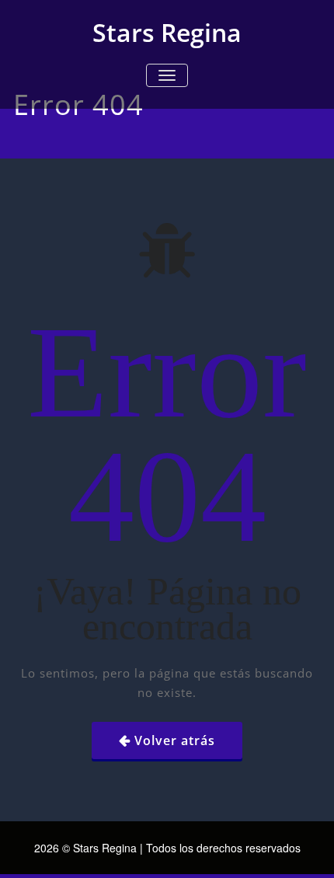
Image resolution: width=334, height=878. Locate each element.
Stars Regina (167, 32)
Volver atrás (174, 740)
